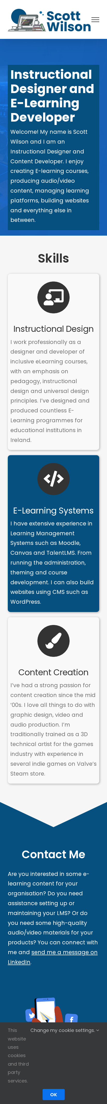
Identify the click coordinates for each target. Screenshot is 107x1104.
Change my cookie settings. (63, 1030)
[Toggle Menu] (95, 19)
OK (53, 1094)
